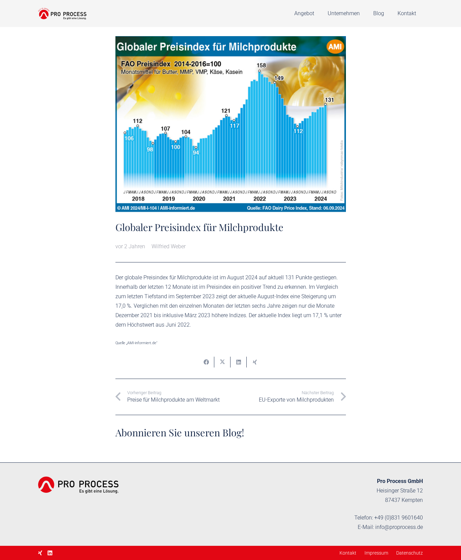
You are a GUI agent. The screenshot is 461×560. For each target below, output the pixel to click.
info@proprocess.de (399, 527)
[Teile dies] (206, 362)
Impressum (376, 553)
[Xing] (40, 553)
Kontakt (348, 553)
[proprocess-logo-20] (62, 14)
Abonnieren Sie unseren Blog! (179, 432)
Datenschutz (409, 553)
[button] (317, 13)
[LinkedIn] (50, 553)
